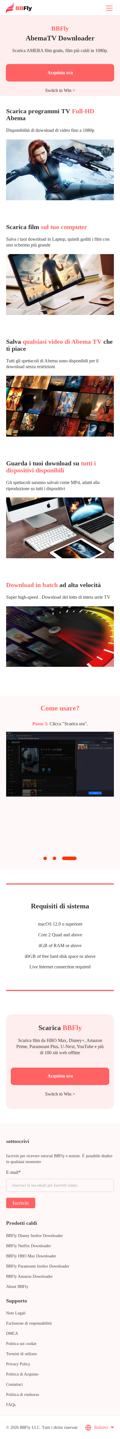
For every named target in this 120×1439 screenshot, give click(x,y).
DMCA (12, 1333)
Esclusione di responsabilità (29, 1323)
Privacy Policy (18, 1364)
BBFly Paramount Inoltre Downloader (37, 1266)
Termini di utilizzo (21, 1354)
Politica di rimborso (22, 1394)
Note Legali (16, 1313)
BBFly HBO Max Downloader (31, 1256)
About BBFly (17, 1286)
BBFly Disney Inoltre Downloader (34, 1236)
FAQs (10, 1405)
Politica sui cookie (21, 1343)
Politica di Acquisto (22, 1374)
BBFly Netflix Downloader (28, 1246)
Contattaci (14, 1384)
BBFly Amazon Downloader (29, 1276)
